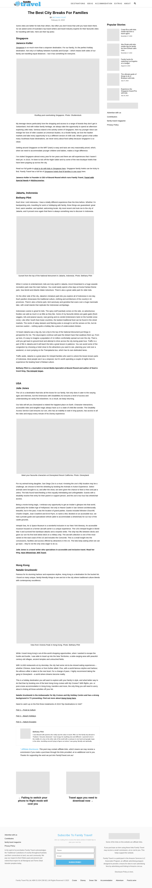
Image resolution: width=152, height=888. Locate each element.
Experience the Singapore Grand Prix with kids (129, 91)
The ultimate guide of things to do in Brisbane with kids (128, 76)
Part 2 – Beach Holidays (26, 716)
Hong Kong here (68, 698)
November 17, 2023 (126, 36)
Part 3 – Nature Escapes (26, 722)
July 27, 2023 (125, 80)
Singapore (20, 48)
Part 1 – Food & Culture (26, 710)
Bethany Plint (59, 17)
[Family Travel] (32, 3)
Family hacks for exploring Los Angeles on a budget (129, 61)
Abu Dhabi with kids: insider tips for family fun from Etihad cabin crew (128, 47)
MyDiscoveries (37, 180)
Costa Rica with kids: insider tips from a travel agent (128, 31)
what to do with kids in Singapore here (50, 169)
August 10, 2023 (125, 66)
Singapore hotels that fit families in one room (62, 171)
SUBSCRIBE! (75, 862)
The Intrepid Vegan (34, 371)
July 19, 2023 (125, 95)
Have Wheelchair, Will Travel (33, 553)
